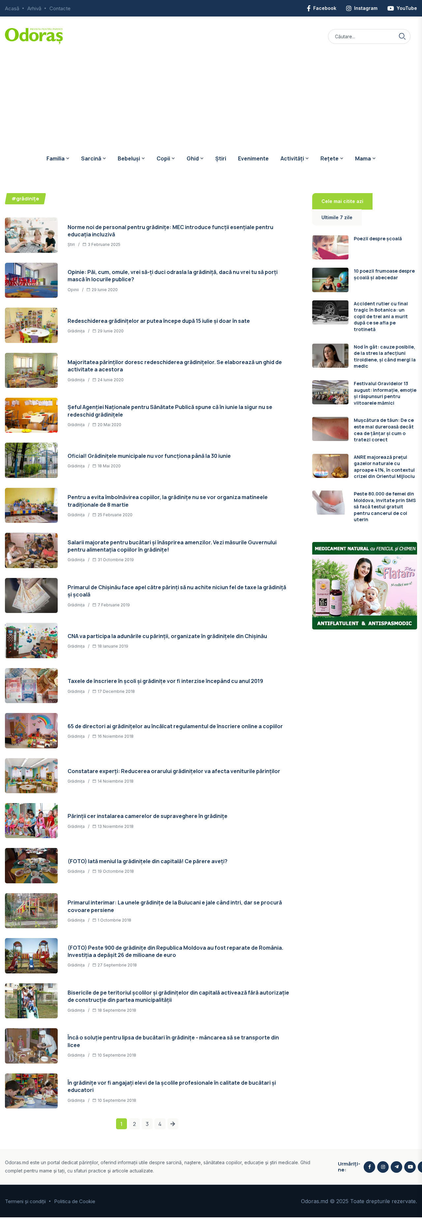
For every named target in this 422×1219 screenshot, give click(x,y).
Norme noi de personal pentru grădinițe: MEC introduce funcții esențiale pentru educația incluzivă (170, 230)
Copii (163, 158)
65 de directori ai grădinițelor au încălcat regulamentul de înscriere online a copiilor (175, 726)
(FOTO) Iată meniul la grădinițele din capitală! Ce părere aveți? (147, 861)
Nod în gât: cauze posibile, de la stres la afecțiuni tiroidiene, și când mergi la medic (385, 356)
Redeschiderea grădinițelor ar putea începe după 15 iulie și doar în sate (159, 320)
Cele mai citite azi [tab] (342, 201)
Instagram (365, 8)
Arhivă (34, 8)
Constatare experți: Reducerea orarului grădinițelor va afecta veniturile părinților (174, 771)
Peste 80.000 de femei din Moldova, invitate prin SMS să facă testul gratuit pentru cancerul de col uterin (385, 507)
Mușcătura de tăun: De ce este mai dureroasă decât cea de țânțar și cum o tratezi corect (384, 430)
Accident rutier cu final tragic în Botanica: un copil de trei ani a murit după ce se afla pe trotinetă (381, 316)
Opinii (73, 289)
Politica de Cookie (74, 1201)
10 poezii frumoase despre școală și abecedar (384, 274)
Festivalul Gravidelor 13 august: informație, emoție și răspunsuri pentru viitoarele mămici (385, 393)
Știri (220, 158)
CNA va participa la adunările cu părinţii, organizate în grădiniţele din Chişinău (167, 636)
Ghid (193, 158)
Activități (292, 158)
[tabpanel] (364, 380)
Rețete (329, 158)
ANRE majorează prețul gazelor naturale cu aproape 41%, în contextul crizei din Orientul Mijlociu (384, 467)
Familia (55, 158)
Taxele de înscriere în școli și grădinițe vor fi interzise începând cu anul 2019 (165, 681)
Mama (363, 158)
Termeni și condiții (25, 1201)
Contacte (60, 8)
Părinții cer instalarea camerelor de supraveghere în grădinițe (147, 816)
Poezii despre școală (378, 238)
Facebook (324, 8)
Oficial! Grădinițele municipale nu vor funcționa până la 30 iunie (149, 455)
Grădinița (76, 330)
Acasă (12, 8)
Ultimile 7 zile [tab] (336, 217)
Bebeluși (129, 158)
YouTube (407, 8)
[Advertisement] (211, 94)
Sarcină (91, 158)
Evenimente (253, 158)
